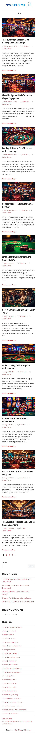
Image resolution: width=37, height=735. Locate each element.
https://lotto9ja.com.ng (10, 695)
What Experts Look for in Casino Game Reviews (18, 602)
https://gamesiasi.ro (9, 650)
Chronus (28, 730)
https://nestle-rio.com (9, 683)
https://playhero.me (9, 631)
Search (4, 563)
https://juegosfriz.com (9, 661)
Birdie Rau (25, 46)
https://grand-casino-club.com (12, 706)
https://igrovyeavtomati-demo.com (14, 710)
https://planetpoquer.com (10, 653)
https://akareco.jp (8, 635)
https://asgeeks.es (8, 676)
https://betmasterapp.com (11, 657)
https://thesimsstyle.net (10, 642)
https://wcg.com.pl (8, 638)
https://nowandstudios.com (11, 672)
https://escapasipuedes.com (11, 668)
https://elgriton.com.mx (10, 665)
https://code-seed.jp (9, 687)
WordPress (18, 730)
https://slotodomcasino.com (11, 698)
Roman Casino (7, 719)
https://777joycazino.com (10, 713)
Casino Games (6, 48)
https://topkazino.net (9, 691)
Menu (20, 13)
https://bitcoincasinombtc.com (12, 702)
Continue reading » (9, 70)
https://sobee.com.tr (9, 680)
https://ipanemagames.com (11, 646)
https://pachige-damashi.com (12, 627)
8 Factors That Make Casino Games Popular (16, 598)
